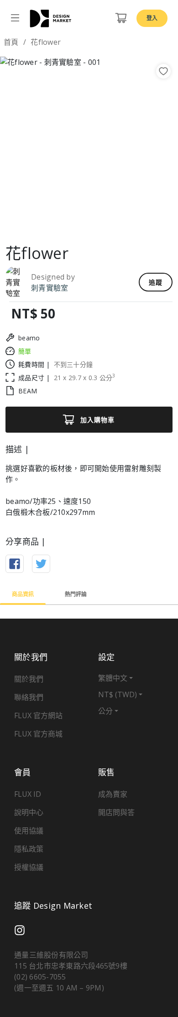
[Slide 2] (81, 222)
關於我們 (28, 679)
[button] (13, 146)
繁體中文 (112, 678)
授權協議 (28, 867)
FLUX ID (27, 794)
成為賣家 (112, 794)
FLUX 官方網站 (38, 715)
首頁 (11, 42)
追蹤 (155, 282)
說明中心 (28, 812)
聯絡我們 (28, 697)
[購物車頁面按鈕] (121, 18)
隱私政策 (28, 849)
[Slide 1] (64, 222)
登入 (152, 18)
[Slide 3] (97, 222)
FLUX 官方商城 (38, 734)
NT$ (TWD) (117, 694)
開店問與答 (116, 812)
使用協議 (28, 831)
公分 (105, 711)
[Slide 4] (113, 222)
